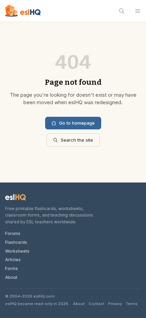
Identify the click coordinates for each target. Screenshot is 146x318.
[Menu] (137, 11)
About (11, 277)
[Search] (122, 11)
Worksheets (17, 251)
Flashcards (16, 242)
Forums (12, 233)
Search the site (77, 140)
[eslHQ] (15, 197)
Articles (13, 259)
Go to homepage (77, 123)
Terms (132, 303)
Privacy (115, 303)
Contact (96, 303)
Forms (11, 268)
